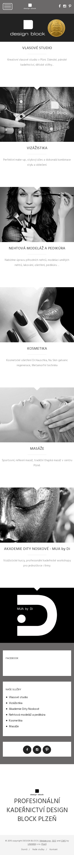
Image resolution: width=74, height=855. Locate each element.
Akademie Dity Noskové (24, 709)
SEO (54, 841)
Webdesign (45, 841)
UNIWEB (32, 844)
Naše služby (38, 849)
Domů (24, 849)
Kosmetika (15, 720)
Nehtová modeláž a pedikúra (27, 714)
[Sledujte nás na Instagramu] (64, 6)
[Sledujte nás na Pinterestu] (70, 6)
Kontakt (53, 849)
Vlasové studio (18, 697)
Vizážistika (15, 703)
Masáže (14, 726)
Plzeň (43, 844)
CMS (63, 841)
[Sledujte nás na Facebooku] (60, 6)
